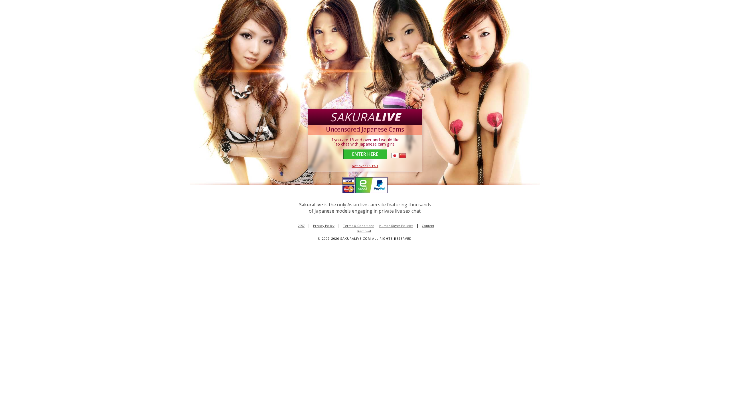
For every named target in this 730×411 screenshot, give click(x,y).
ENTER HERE (365, 154)
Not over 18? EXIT (365, 166)
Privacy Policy (323, 225)
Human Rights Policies (396, 225)
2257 (301, 225)
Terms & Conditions (358, 225)
